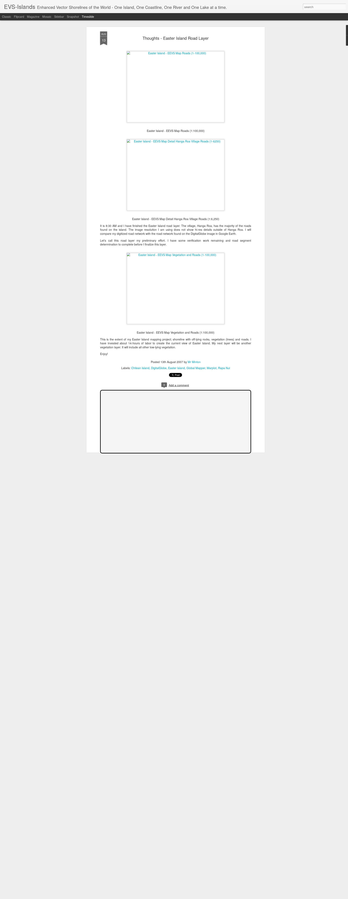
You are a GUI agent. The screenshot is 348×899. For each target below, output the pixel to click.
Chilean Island (140, 368)
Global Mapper (195, 368)
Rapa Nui (224, 368)
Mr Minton (194, 362)
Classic (6, 17)
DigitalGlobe (159, 368)
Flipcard (19, 17)
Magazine (33, 17)
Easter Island (176, 368)
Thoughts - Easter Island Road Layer (176, 38)
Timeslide (88, 17)
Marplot (211, 368)
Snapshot (73, 17)
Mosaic (46, 17)
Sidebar (59, 17)
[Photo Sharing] (175, 53)
